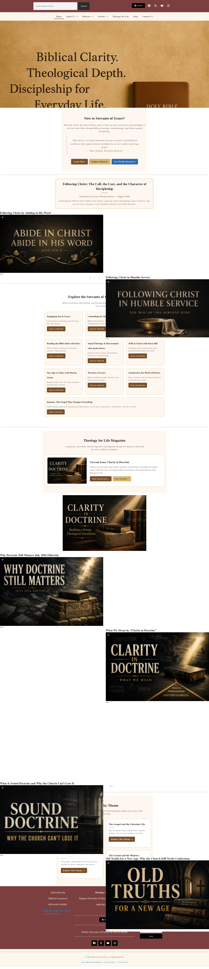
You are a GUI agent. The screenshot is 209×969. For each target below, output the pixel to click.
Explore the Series (56, 412)
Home (59, 16)
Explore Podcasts (100, 161)
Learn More (79, 161)
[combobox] (55, 6)
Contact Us (147, 16)
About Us (70, 16)
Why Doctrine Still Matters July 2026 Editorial (29, 555)
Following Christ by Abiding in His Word (25, 213)
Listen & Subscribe (56, 356)
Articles (101, 16)
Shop (135, 16)
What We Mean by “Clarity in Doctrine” (131, 630)
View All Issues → (122, 479)
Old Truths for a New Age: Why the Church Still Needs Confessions (148, 858)
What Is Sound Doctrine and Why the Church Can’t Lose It (37, 783)
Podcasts (86, 16)
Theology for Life (121, 16)
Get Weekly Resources (124, 161)
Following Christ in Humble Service (128, 277)
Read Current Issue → (100, 479)
